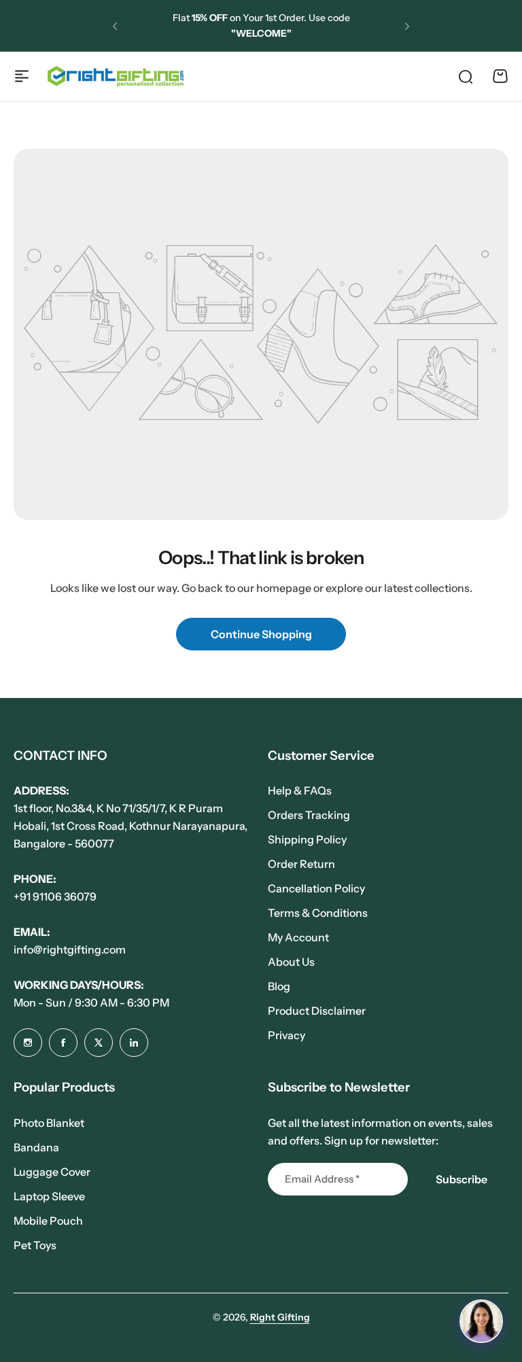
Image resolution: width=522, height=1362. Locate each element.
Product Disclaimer (317, 1010)
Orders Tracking (309, 815)
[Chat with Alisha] (481, 1321)
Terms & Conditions (318, 913)
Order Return (301, 864)
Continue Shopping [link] (261, 634)
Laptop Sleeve (49, 1196)
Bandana (36, 1147)
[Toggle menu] (22, 76)
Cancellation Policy (316, 888)
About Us (291, 961)
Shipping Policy (307, 839)
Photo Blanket (49, 1123)
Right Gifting (280, 1317)
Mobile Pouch (48, 1220)
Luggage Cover (52, 1171)
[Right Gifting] (116, 76)
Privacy (286, 1035)
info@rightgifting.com (70, 949)
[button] (115, 26)
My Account (298, 937)
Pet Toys (35, 1245)
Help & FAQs (300, 790)
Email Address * (322, 1178)
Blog (279, 986)
